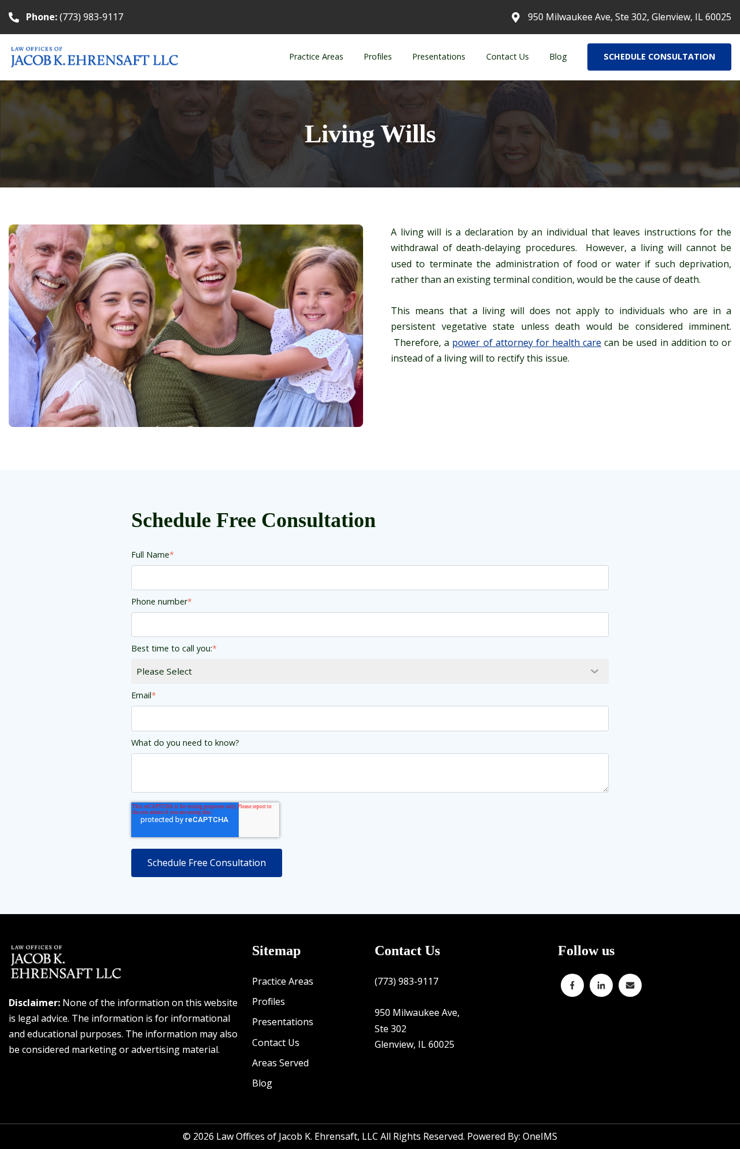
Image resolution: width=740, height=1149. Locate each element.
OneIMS (540, 1136)
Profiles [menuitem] (378, 56)
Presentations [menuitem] (438, 56)
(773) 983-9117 (74, 16)
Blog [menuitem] (558, 56)
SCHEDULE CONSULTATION (659, 56)
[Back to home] (95, 57)
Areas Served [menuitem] (280, 1062)
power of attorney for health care (526, 342)
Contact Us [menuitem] (507, 56)
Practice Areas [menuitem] (316, 56)
